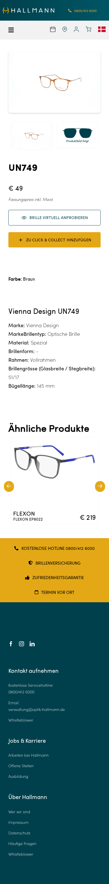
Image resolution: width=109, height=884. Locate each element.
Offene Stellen (21, 765)
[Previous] (9, 486)
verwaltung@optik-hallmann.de (36, 709)
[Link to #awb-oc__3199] (14, 30)
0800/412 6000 (21, 691)
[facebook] (10, 643)
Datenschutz (19, 833)
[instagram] (21, 643)
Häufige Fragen (22, 843)
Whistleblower (20, 720)
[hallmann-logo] (28, 9)
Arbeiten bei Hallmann (28, 755)
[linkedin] (32, 643)
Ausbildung (18, 776)
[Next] (100, 486)
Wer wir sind (19, 811)
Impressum (18, 822)
